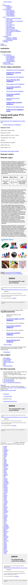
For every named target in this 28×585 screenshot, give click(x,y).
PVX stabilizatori (7, 9)
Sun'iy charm (9, 19)
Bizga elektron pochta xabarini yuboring (10, 151)
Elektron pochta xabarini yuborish (8, 390)
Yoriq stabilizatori (10, 14)
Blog (4, 364)
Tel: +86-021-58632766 (8, 381)
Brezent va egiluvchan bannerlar (13, 18)
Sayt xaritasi (10, 387)
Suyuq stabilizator (10, 10)
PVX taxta (8, 33)
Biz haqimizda (6, 5)
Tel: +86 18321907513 (8, 379)
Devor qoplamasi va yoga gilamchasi (14, 21)
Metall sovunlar (6, 62)
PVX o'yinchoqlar (10, 24)
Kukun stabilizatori (10, 12)
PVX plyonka (9, 22)
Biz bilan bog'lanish (7, 40)
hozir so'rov (3, 385)
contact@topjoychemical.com (10, 401)
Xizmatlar (8, 8)
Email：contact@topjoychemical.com (12, 382)
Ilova (4, 17)
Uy (4, 4)
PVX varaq (8, 23)
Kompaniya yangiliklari (11, 37)
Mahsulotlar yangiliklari (11, 39)
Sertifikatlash (9, 6)
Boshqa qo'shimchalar (8, 63)
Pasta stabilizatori (10, 13)
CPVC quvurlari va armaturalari (13, 31)
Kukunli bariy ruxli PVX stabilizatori (14, 273)
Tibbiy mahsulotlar (10, 27)
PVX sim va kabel (10, 28)
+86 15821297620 (7, 396)
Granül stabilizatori (10, 15)
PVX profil (8, 32)
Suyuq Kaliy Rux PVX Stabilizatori (13, 80)
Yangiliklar (5, 36)
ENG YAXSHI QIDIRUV (20, 387)
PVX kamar (9, 26)
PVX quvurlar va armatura (12, 30)
